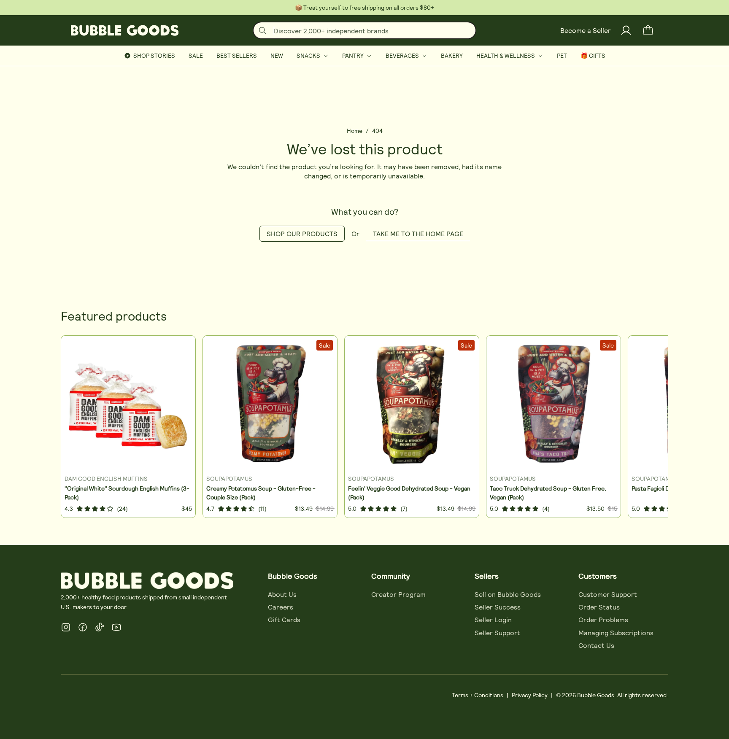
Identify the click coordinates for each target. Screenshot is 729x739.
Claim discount (294, 420)
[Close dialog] (565, 244)
